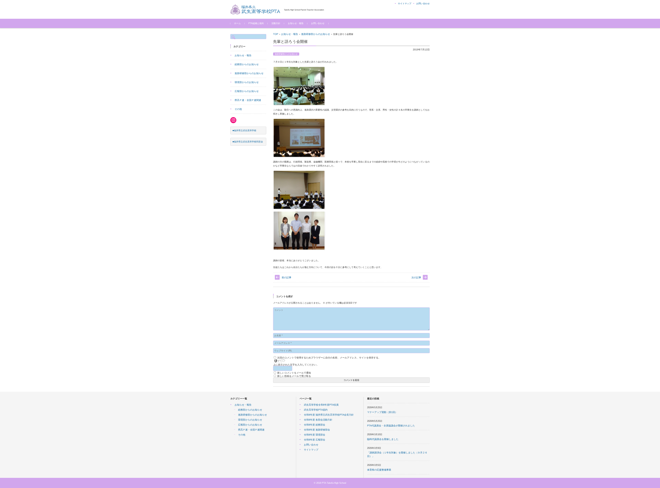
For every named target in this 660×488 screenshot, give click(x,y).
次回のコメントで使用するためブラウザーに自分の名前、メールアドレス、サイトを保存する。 (329, 357)
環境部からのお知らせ (247, 82)
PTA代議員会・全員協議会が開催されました (391, 425)
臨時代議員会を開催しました (382, 439)
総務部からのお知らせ (247, 64)
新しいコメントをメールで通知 (294, 372)
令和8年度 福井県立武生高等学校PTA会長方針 (329, 414)
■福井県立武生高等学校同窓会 (248, 141)
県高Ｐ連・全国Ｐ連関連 (248, 100)
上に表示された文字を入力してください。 (296, 364)
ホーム (237, 23)
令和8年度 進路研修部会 (317, 429)
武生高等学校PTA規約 (316, 409)
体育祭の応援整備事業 (379, 469)
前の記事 (286, 277)
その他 (238, 109)
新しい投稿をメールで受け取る (294, 376)
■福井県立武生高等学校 (244, 130)
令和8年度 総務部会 (314, 424)
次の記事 (416, 277)
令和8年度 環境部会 (314, 434)
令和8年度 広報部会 (314, 439)
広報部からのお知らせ (247, 91)
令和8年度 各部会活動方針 (318, 419)
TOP (275, 34)
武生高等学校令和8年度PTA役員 (321, 404)
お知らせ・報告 (296, 23)
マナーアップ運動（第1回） (382, 412)
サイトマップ (311, 449)
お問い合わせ (317, 23)
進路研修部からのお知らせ (315, 34)
